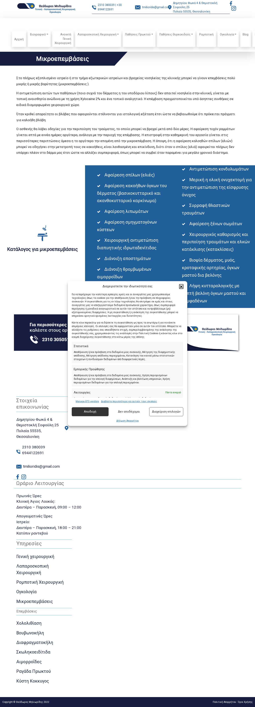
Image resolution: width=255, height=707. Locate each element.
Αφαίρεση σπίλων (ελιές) (129, 174)
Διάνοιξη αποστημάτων (127, 258)
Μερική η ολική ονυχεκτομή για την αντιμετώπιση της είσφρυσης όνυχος (217, 187)
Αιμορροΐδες (29, 661)
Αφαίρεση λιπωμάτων (126, 211)
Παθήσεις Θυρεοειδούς (174, 34)
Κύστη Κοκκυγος (32, 681)
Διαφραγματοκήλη (34, 642)
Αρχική (19, 39)
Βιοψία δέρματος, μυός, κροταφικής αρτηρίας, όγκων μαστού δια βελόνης (210, 268)
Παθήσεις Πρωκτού (138, 34)
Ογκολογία (227, 34)
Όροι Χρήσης (245, 702)
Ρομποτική (206, 34)
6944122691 (33, 453)
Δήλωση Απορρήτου (127, 420)
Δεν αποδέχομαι (129, 411)
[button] (181, 286)
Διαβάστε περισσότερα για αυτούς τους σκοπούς (129, 401)
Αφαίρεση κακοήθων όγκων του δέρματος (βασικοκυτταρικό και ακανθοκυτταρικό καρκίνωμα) (132, 193)
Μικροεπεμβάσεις (34, 601)
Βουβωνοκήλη (30, 632)
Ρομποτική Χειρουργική (40, 582)
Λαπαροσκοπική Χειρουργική (97, 34)
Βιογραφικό (38, 34)
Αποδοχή (90, 411)
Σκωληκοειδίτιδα (33, 652)
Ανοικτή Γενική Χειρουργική (63, 39)
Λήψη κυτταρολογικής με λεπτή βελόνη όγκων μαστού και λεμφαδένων (214, 293)
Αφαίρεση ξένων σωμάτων (215, 223)
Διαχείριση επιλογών (166, 411)
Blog (245, 34)
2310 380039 (106, 5)
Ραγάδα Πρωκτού (33, 671)
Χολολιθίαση (29, 623)
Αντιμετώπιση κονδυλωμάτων (219, 169)
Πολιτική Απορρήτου (224, 702)
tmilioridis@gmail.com (156, 7)
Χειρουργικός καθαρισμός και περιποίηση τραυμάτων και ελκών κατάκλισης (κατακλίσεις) (216, 242)
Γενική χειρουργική (35, 556)
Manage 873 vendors (87, 401)
